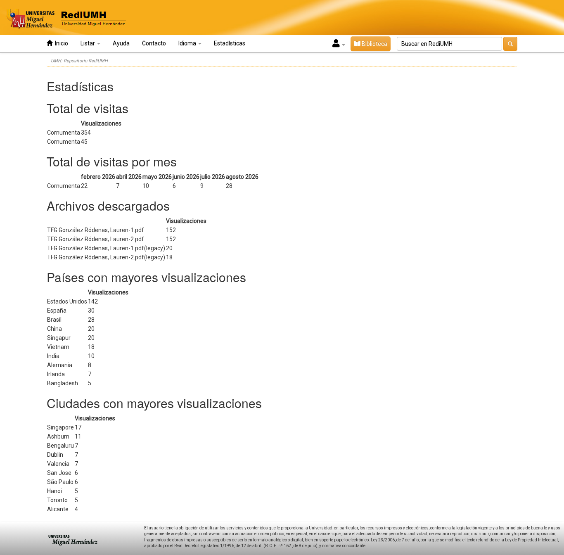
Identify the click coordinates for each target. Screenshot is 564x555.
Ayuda (121, 43)
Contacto (154, 43)
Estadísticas (229, 43)
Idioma (187, 43)
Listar (88, 43)
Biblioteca (373, 43)
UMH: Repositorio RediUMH (79, 61)
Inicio (60, 43)
